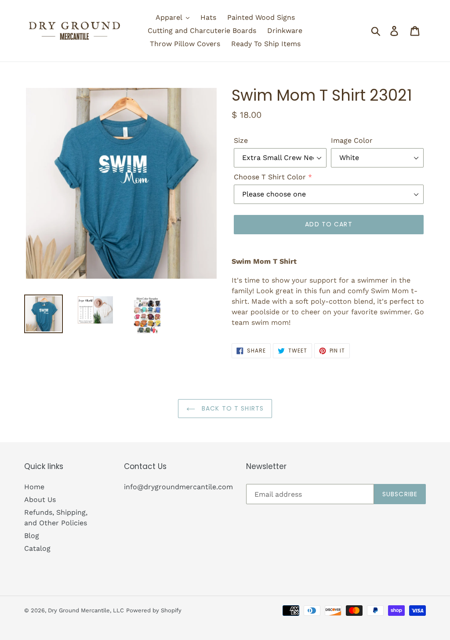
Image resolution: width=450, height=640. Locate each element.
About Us (40, 499)
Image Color (352, 140)
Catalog (37, 548)
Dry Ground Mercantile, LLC (86, 610)
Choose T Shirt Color (270, 177)
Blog (31, 535)
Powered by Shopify (153, 610)
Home (34, 487)
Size (241, 140)
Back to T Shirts (232, 408)
